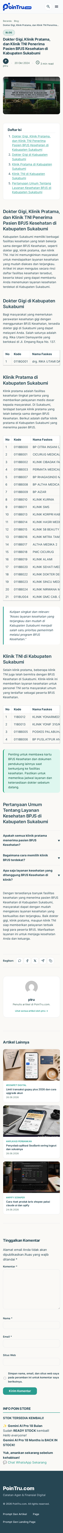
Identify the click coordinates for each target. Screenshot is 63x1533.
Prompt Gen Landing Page (19, 1521)
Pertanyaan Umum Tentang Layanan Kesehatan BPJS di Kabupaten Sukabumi (31, 188)
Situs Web (9, 1355)
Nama (7, 1318)
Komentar (10, 1266)
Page (36, 1514)
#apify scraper (15, 1197)
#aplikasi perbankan (19, 1141)
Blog (9, 32)
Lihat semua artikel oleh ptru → (31, 1011)
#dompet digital (16, 1085)
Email (7, 1336)
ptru (31, 1000)
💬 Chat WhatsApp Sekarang (25, 1462)
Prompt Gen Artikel (15, 1514)
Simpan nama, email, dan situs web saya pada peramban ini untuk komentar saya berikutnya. (33, 1377)
